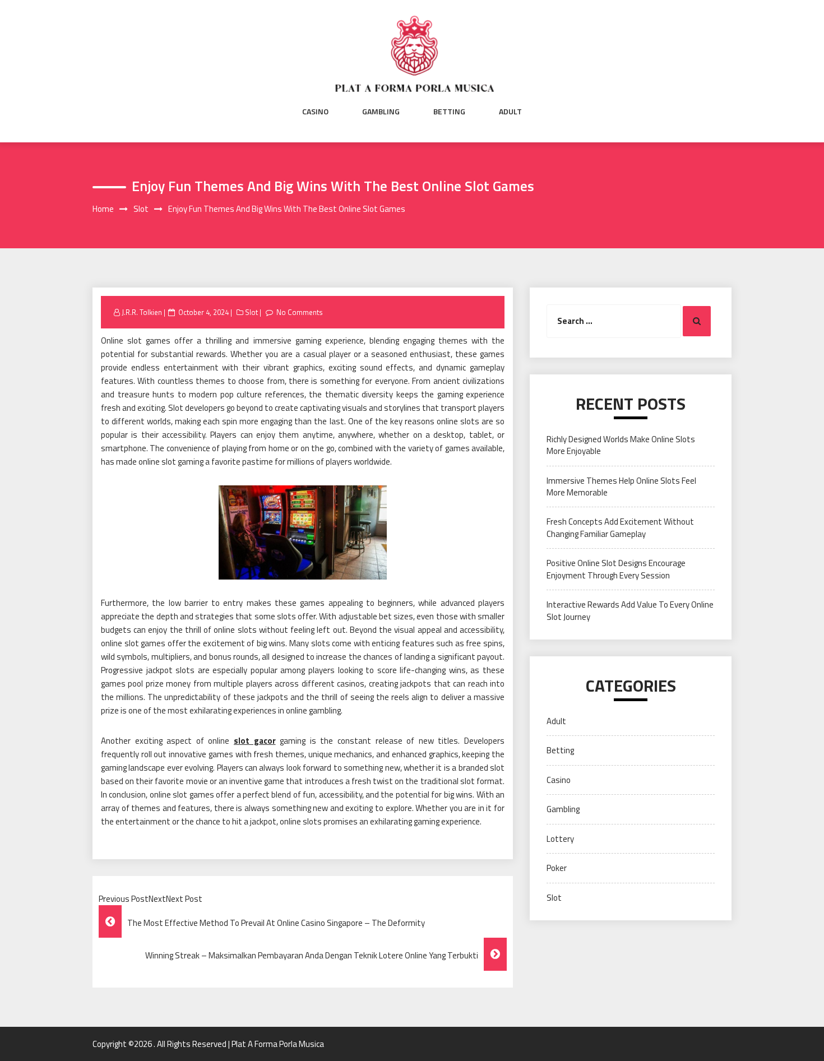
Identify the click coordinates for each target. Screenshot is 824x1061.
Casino (315, 111)
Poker (557, 867)
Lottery (560, 838)
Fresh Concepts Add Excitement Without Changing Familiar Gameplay (620, 527)
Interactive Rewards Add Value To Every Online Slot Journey (630, 610)
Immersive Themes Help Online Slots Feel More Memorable (621, 486)
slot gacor (255, 740)
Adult (510, 111)
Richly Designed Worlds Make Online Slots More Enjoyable (621, 445)
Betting (449, 111)
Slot (251, 312)
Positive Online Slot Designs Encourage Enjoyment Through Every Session (616, 569)
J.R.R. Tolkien (142, 312)
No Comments (299, 312)
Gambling (381, 111)
